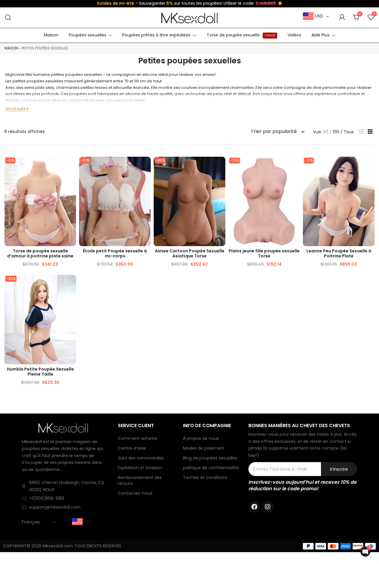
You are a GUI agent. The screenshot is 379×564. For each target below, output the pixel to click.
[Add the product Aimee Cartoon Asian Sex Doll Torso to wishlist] (220, 166)
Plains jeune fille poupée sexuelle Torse (264, 253)
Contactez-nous (135, 493)
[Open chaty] (365, 552)
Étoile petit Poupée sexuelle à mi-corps (115, 253)
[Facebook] (254, 507)
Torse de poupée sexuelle (241, 35)
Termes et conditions (205, 477)
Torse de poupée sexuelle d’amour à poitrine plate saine (40, 253)
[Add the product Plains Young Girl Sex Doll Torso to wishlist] (295, 166)
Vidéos (294, 35)
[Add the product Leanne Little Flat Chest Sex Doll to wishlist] (369, 166)
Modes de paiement (204, 448)
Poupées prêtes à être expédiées (156, 35)
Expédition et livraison (140, 468)
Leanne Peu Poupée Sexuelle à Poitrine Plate (338, 253)
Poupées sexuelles (87, 35)
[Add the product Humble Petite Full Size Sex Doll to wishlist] (71, 284)
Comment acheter (138, 438)
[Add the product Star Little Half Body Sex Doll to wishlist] (145, 166)
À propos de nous (201, 438)
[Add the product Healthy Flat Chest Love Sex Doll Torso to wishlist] (71, 166)
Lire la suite (15, 108)
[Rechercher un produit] (8, 17)
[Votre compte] (342, 17)
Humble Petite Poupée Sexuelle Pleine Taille (40, 371)
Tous (349, 132)
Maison (51, 35)
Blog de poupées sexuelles (210, 458)
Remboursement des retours (140, 480)
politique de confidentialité (211, 468)
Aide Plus (320, 35)
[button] (361, 131)
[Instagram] (268, 507)
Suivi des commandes (141, 458)
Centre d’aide (132, 448)
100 (336, 132)
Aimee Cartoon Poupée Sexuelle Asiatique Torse (189, 253)
